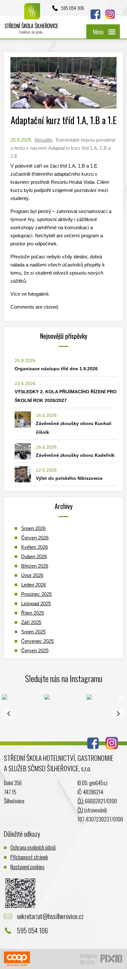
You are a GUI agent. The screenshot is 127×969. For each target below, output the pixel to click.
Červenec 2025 (37, 641)
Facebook (95, 14)
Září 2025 (31, 622)
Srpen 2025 (33, 631)
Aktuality (44, 140)
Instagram (110, 14)
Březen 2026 (34, 566)
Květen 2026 (34, 547)
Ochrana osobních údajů (33, 847)
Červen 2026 (35, 537)
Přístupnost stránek (29, 857)
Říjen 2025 (32, 613)
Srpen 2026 (33, 528)
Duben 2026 (34, 556)
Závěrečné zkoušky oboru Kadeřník (75, 455)
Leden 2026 (33, 584)
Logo (31, 22)
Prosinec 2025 (36, 594)
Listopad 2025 (36, 603)
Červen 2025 (35, 650)
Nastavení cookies (27, 867)
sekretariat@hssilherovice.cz (50, 916)
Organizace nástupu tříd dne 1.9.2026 (56, 368)
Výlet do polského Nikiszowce (69, 478)
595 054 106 (72, 7)
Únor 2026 (32, 575)
